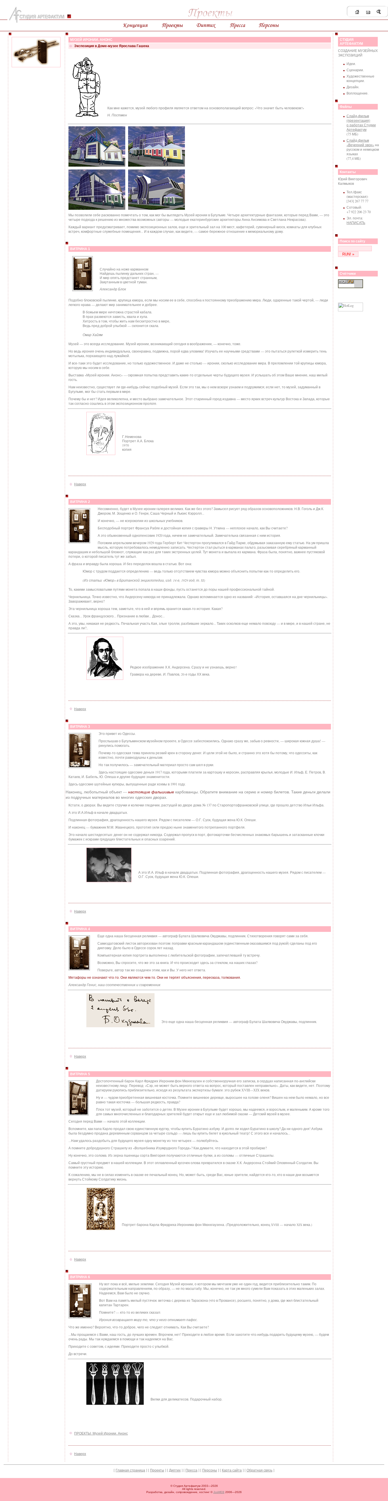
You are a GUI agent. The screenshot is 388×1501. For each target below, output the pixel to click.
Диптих (175, 1470)
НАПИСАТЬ (356, 222)
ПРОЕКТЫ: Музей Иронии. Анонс (101, 1433)
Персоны (209, 1470)
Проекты (157, 1470)
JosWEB (218, 1492)
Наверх (80, 484)
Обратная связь (259, 1470)
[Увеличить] (82, 290)
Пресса (191, 1470)
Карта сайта (232, 1470)
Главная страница (130, 1470)
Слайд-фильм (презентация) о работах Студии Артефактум (361, 123)
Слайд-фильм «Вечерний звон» (360, 142)
